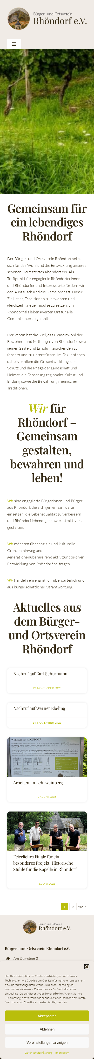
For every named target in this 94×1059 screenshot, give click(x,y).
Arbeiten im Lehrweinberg (38, 782)
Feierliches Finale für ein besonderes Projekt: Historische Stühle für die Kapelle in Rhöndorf (45, 863)
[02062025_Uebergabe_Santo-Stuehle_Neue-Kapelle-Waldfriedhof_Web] (47, 813)
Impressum (62, 1052)
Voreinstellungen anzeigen (47, 1042)
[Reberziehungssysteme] (47, 739)
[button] (86, 966)
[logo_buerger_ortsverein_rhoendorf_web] (47, 9)
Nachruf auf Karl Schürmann (40, 674)
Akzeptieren (47, 1016)
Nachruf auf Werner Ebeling (39, 708)
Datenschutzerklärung (39, 1052)
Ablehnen (47, 1029)
